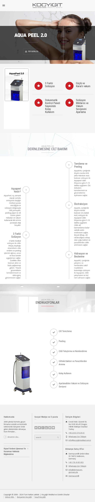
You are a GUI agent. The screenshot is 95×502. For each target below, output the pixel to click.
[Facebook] (42, 427)
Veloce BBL (9, 497)
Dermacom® (74, 476)
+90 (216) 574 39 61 (77, 433)
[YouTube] (53, 427)
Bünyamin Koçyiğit (24, 497)
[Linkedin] (46, 427)
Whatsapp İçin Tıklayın (77, 436)
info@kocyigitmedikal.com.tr (80, 440)
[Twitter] (39, 427)
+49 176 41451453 (76, 462)
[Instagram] (49, 427)
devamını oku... (13, 437)
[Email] (36, 427)
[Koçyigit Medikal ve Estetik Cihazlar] (47, 5)
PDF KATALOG (33, 51)
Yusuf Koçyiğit (40, 497)
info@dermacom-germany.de (76, 471)
